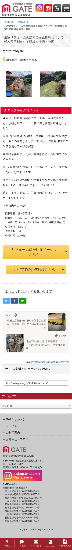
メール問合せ (36, 546)
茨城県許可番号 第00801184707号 (22, 504)
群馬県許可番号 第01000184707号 (22, 511)
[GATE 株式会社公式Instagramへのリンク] (39, 7)
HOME (10, 22)
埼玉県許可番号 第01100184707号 (22, 491)
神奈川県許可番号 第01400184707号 (23, 498)
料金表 (7, 546)
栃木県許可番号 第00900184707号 (22, 507)
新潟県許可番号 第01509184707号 (22, 521)
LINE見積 (22, 546)
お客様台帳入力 (65, 546)
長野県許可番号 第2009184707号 (21, 517)
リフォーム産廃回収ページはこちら (34, 252)
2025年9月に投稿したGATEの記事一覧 (47, 361)
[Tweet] (6, 301)
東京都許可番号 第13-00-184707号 (22, 494)
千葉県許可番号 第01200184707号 (22, 501)
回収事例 (23, 22)
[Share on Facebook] (14, 301)
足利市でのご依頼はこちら (34, 269)
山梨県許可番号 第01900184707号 (22, 514)
